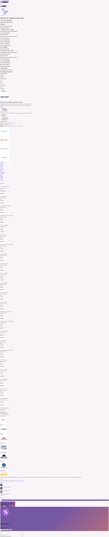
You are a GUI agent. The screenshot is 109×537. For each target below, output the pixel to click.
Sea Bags (1, 166)
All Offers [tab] (3, 108)
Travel (4, 13)
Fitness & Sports (6, 12)
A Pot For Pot (2, 173)
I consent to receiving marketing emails (5, 530)
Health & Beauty (6, 11)
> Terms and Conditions (11, 480)
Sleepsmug (1, 176)
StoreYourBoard (2, 172)
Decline (1, 506)
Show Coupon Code (3, 412)
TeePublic (1, 433)
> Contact (22, 480)
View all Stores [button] (2, 180)
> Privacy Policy (5, 480)
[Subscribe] (9, 499)
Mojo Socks (2, 461)
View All (5, 14)
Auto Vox (1, 179)
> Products (1, 480)
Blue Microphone (2, 470)
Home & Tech (6, 10)
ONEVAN (1, 169)
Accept (4, 506)
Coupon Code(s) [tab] (4, 110)
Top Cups (1, 163)
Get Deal (2, 200)
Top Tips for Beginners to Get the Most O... (5, 490)
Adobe (1, 424)
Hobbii (1, 170)
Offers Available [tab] (4, 109)
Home (3, 8)
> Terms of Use (17, 480)
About (3, 15)
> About (20, 480)
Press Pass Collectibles (3, 452)
